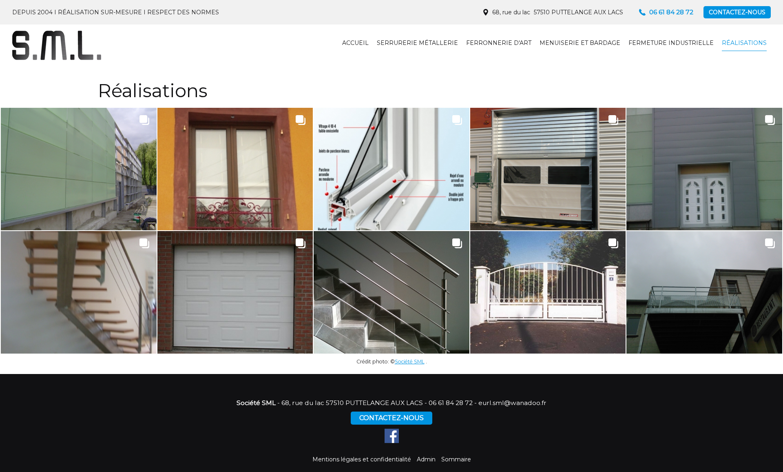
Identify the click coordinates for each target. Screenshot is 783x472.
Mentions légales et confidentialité (361, 459)
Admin (426, 459)
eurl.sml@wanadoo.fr (512, 403)
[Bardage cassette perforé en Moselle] (79, 169)
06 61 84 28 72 (451, 403)
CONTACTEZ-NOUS (737, 12)
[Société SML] (57, 44)
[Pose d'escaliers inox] (79, 292)
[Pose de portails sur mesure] (548, 292)
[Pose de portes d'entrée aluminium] (704, 169)
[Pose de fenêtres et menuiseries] (391, 169)
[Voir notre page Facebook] (392, 436)
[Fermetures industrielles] (548, 169)
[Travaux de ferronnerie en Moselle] (235, 169)
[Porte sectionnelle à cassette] (235, 292)
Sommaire (456, 459)
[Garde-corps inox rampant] (391, 292)
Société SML (410, 361)
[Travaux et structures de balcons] (704, 292)
